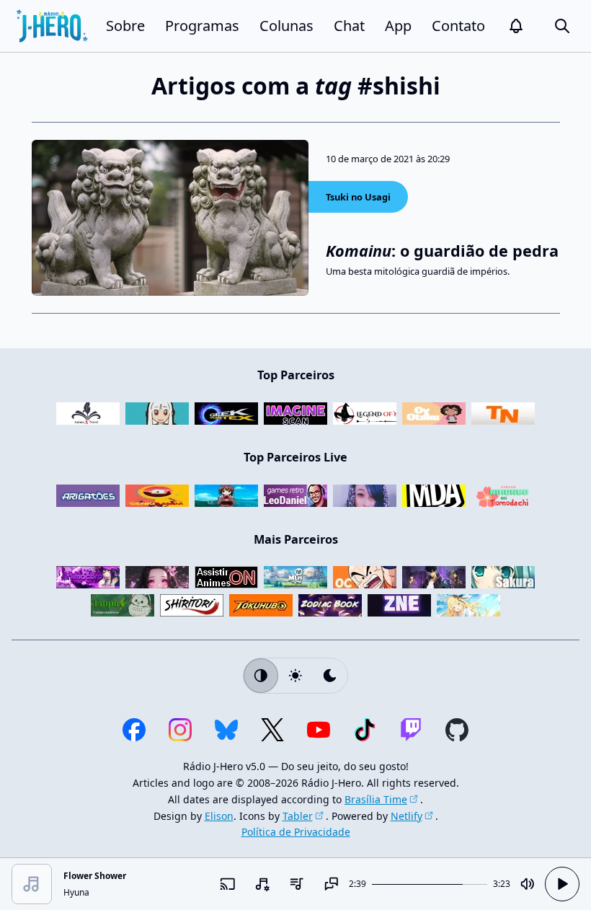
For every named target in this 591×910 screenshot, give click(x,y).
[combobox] (262, 884)
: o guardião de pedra (442, 250)
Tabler (298, 816)
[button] (516, 26)
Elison (219, 816)
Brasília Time (376, 799)
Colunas (286, 25)
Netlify (406, 816)
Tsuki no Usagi (358, 196)
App (398, 25)
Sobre (125, 25)
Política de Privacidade (295, 832)
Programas (202, 25)
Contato (458, 25)
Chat (349, 25)
